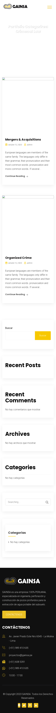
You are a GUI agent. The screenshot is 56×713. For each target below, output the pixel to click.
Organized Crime (18, 258)
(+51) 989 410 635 (18, 647)
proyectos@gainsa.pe (20, 655)
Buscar (9, 328)
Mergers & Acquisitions (23, 139)
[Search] (45, 502)
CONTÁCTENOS (14, 614)
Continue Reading (15, 176)
